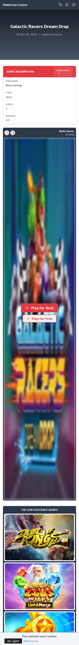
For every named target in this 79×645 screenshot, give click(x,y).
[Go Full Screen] (12, 132)
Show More (63, 70)
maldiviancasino (51, 34)
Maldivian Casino (15, 4)
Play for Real (42, 308)
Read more (31, 641)
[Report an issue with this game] (6, 132)
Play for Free (42, 319)
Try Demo (39, 537)
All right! (13, 641)
